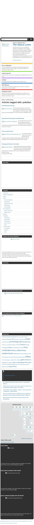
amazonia (14, 336)
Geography (5, 215)
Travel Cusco (22, 364)
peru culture (11, 360)
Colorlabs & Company (13, 523)
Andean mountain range (20, 339)
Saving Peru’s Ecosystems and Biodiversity (13, 118)
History (4, 198)
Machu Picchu (7, 205)
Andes (27, 339)
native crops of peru (9, 357)
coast (7, 344)
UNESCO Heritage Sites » (19, 42)
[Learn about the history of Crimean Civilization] (14, 322)
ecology (27, 344)
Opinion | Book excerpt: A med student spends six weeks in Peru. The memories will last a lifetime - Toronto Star (17, 387)
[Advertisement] (17, 19)
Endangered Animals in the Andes (10, 144)
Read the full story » (17, 60)
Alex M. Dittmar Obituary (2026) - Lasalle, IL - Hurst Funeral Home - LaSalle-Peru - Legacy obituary (17, 390)
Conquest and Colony (8, 203)
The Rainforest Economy (8, 105)
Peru (28, 356)
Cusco (22, 344)
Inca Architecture (16, 347)
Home (3, 99)
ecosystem (5, 347)
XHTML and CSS (28, 521)
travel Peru (13, 366)
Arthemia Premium (3, 523)
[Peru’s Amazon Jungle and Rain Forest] (17, 504)
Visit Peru (6, 230)
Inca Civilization (7, 207)
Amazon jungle (20, 336)
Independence (7, 201)
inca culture (17, 350)
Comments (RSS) (19, 521)
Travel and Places (6, 226)
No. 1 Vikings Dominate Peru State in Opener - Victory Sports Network (16, 383)
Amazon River (7, 219)
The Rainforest (7, 221)
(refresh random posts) (26, 438)
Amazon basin (6, 336)
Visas (5, 231)
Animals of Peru (7, 212)
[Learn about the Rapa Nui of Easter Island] (17, 301)
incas (10, 353)
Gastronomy (5, 192)
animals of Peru (5, 341)
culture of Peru (15, 344)
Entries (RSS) (12, 521)
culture (10, 344)
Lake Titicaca (7, 217)
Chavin (3, 344)
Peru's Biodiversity (7, 208)
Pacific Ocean (22, 357)
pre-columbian (18, 362)
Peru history (17, 360)
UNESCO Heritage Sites (8, 194)
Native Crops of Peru (8, 210)
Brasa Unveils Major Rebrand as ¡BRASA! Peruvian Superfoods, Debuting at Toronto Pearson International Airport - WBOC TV (17, 394)
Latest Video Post (6, 440)
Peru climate (5, 359)
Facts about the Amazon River (7, 442)
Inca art (21, 347)
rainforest (14, 364)
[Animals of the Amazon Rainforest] (17, 244)
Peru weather (9, 362)
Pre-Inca (28, 362)
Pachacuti (16, 357)
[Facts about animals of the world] (17, 479)
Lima (14, 353)
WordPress (7, 521)
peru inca (24, 360)
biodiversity (27, 342)
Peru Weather (7, 228)
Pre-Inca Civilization (7, 364)
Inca (9, 347)
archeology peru (16, 342)
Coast (5, 224)
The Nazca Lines (22, 44)
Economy (5, 214)
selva (18, 364)
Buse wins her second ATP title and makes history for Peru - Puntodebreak (16, 398)
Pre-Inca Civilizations (8, 199)
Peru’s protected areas (7, 131)
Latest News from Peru (9, 375)
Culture (4, 196)
